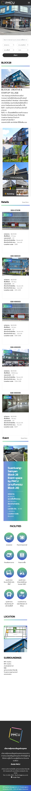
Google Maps (16, 777)
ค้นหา (15, 55)
